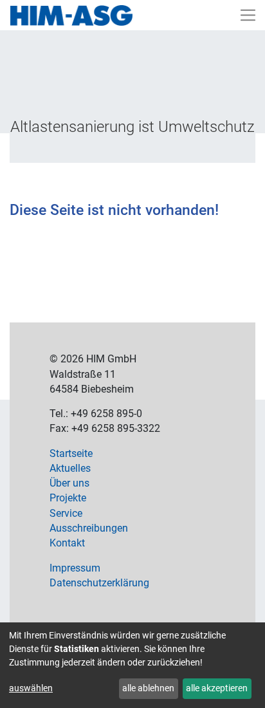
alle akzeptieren (217, 688)
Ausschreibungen (89, 528)
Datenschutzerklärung (99, 583)
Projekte (68, 498)
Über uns (69, 483)
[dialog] (132, 665)
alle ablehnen (148, 688)
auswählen (31, 688)
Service (66, 513)
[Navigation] (248, 15)
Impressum (75, 568)
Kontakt (67, 543)
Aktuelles (70, 468)
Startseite (71, 454)
